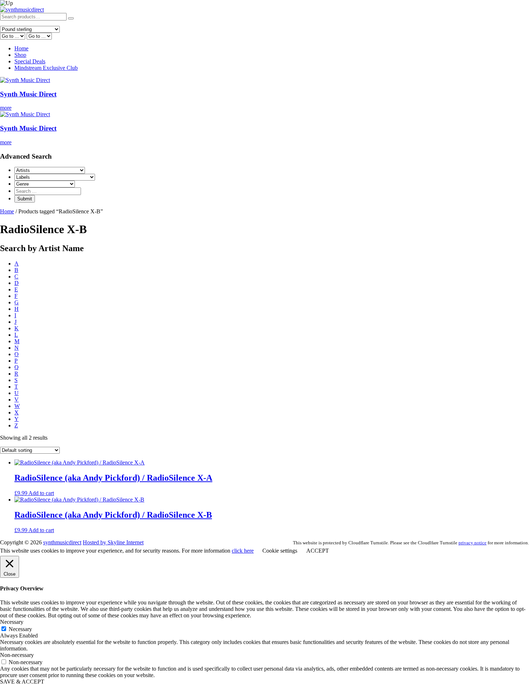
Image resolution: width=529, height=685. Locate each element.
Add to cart (41, 493)
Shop (20, 55)
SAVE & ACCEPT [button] (22, 682)
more (6, 108)
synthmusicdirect (62, 542)
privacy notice (472, 542)
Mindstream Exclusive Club (46, 68)
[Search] (71, 18)
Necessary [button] (11, 622)
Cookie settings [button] (279, 551)
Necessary (20, 629)
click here (243, 551)
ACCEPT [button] (317, 551)
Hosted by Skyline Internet (113, 542)
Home (21, 48)
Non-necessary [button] (17, 655)
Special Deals (29, 61)
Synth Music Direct (28, 94)
